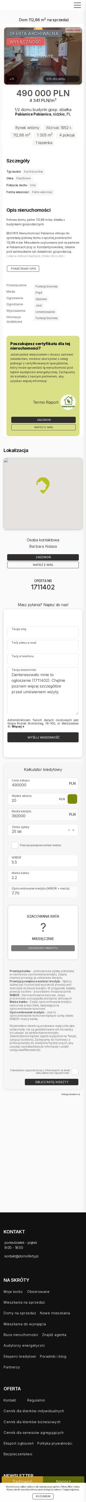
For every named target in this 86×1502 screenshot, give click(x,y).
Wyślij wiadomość (43, 737)
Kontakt (10, 1400)
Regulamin (36, 1400)
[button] (43, 485)
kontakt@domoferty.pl (21, 1256)
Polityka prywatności (54, 1443)
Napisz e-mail (43, 427)
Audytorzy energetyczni (24, 1345)
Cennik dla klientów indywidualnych (34, 1411)
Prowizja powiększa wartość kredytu (40, 845)
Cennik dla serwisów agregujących (34, 1433)
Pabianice (24, 114)
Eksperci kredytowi (20, 1356)
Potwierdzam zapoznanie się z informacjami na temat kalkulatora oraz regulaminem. (40, 1071)
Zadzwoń (43, 420)
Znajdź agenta (54, 1335)
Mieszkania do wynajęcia (25, 1324)
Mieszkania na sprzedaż (24, 1302)
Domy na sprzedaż (20, 1313)
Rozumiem (43, 1496)
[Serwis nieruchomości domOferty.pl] (15, 5)
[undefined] (68, 402)
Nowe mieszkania (55, 1313)
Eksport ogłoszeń (18, 1443)
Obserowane (38, 1292)
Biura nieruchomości (21, 1335)
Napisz (63, 1482)
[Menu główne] (76, 5)
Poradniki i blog (53, 1356)
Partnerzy (12, 1367)
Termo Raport (46, 402)
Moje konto (13, 1292)
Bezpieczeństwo (18, 1454)
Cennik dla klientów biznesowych (32, 1422)
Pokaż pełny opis (23, 268)
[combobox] (44, 830)
